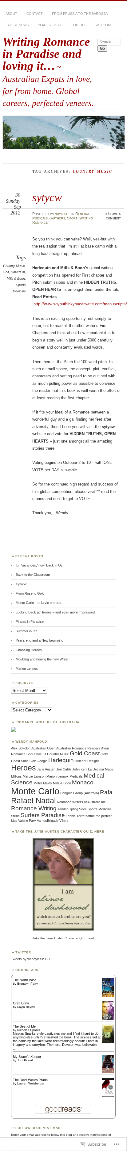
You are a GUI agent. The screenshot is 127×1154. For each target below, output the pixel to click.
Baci (29, 754)
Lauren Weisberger (30, 1083)
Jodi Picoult (25, 1060)
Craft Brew (21, 1003)
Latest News (17, 25)
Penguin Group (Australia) (79, 793)
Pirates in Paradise (30, 621)
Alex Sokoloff (20, 748)
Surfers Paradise (43, 815)
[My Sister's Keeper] (108, 1072)
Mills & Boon (16, 278)
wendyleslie (60, 214)
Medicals (76, 776)
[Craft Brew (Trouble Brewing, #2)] (108, 1019)
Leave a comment (113, 216)
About (11, 13)
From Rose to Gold (30, 593)
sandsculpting (68, 809)
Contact (34, 13)
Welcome (104, 25)
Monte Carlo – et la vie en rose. (39, 603)
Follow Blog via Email (38, 1128)
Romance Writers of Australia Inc (81, 802)
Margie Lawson (34, 776)
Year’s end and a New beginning (39, 640)
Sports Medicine (100, 809)
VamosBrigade (47, 820)
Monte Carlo (35, 791)
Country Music (14, 266)
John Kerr (79, 769)
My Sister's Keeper (27, 1057)
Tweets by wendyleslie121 (30, 959)
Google (42, 761)
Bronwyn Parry (27, 983)
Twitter (23, 952)
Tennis (71, 816)
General (82, 214)
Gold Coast (85, 753)
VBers (64, 820)
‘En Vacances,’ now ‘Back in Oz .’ (40, 565)
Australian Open (43, 748)
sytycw (47, 197)
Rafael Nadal (33, 800)
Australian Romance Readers (78, 748)
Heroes (23, 768)
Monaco (82, 782)
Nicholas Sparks (28, 1030)
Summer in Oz (26, 631)
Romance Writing (34, 808)
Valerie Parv (27, 820)
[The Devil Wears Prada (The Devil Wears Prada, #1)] (108, 1096)
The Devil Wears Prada (30, 1080)
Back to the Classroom (33, 574)
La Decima (96, 769)
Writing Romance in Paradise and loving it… (46, 53)
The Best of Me (24, 1026)
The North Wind (24, 980)
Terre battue (86, 816)
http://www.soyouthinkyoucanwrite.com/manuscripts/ (80, 304)
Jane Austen (46, 769)
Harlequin (18, 272)
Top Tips (78, 25)
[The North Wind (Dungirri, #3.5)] (108, 996)
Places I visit (50, 25)
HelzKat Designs (87, 761)
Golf (6, 272)
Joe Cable (63, 769)
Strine (15, 816)
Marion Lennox (27, 668)
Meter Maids (43, 783)
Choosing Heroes (29, 650)
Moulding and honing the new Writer (42, 659)
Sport (72, 218)
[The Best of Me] (108, 1042)
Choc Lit (40, 754)
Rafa (106, 792)
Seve (83, 809)
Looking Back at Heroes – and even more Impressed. (56, 612)
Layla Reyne (26, 1006)
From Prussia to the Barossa (80, 13)
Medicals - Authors (48, 218)
